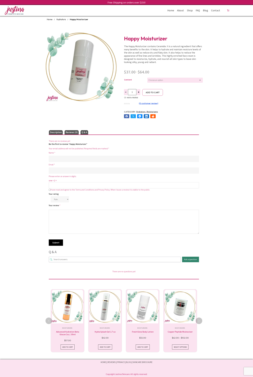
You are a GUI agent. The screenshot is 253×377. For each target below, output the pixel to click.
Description (56, 132)
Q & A (84, 132)
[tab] (56, 132)
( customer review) (148, 103)
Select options (180, 347)
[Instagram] (127, 369)
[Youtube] (138, 369)
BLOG (128, 362)
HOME (103, 362)
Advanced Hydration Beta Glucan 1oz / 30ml (67, 333)
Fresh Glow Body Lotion (143, 331)
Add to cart (153, 92)
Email (52, 164)
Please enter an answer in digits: (62, 176)
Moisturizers (152, 111)
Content (128, 79)
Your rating (54, 194)
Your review (54, 205)
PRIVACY (121, 362)
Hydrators (61, 19)
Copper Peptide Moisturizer (180, 331)
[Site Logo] (14, 10)
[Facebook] (115, 369)
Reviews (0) (72, 132)
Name (52, 152)
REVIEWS (112, 362)
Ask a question (190, 259)
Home (49, 19)
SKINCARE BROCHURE (142, 362)
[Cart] (228, 10)
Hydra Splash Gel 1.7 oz (105, 331)
